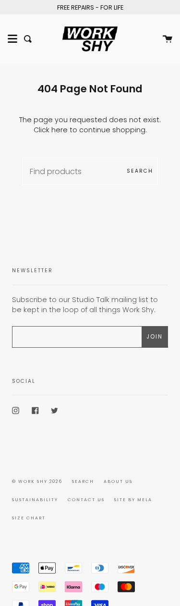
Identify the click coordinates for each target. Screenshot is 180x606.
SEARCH (83, 481)
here (59, 130)
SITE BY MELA (133, 500)
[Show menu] (12, 39)
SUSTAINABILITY (35, 500)
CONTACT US (86, 500)
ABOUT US (118, 481)
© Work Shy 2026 (37, 481)
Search (140, 171)
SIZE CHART (29, 518)
